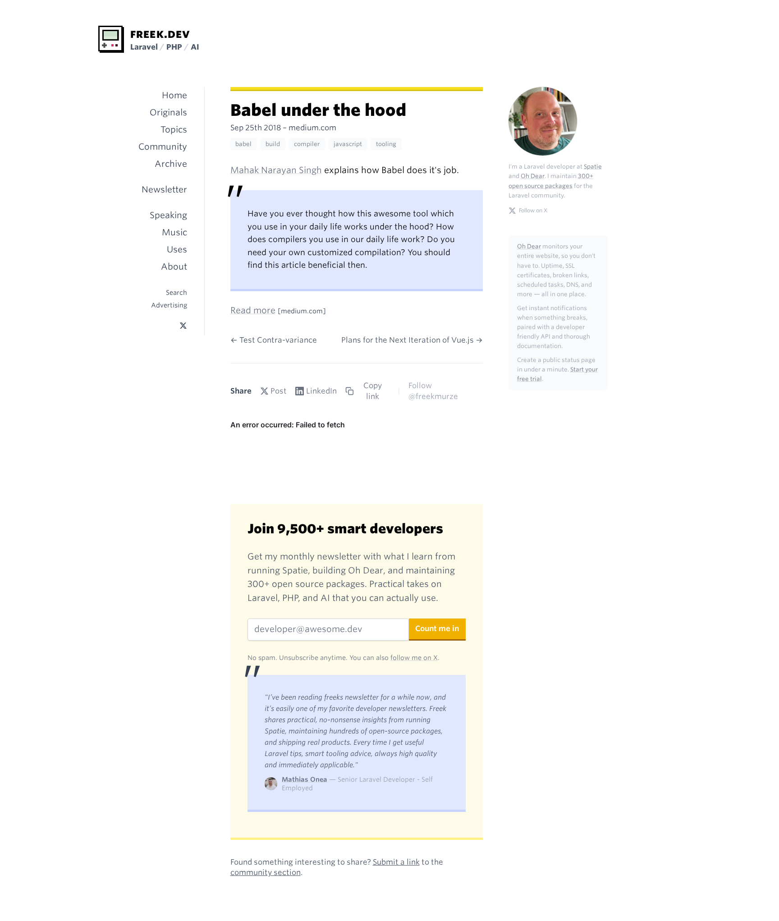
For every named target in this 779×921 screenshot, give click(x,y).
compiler (307, 144)
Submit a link (396, 861)
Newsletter (164, 189)
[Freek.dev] (111, 39)
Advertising (169, 305)
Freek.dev (160, 34)
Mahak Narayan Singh (276, 170)
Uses (177, 249)
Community (162, 147)
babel (243, 144)
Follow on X (533, 210)
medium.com (312, 127)
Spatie (593, 166)
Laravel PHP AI (164, 46)
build (273, 144)
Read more (252, 310)
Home (174, 95)
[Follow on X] (183, 326)
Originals (168, 112)
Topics (173, 129)
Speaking (168, 215)
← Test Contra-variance (273, 339)
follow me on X (414, 657)
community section (265, 872)
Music (174, 232)
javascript (348, 144)
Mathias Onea (304, 779)
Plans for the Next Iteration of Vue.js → (412, 339)
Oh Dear (533, 176)
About (174, 266)
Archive (171, 164)
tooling (386, 144)
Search (176, 292)
